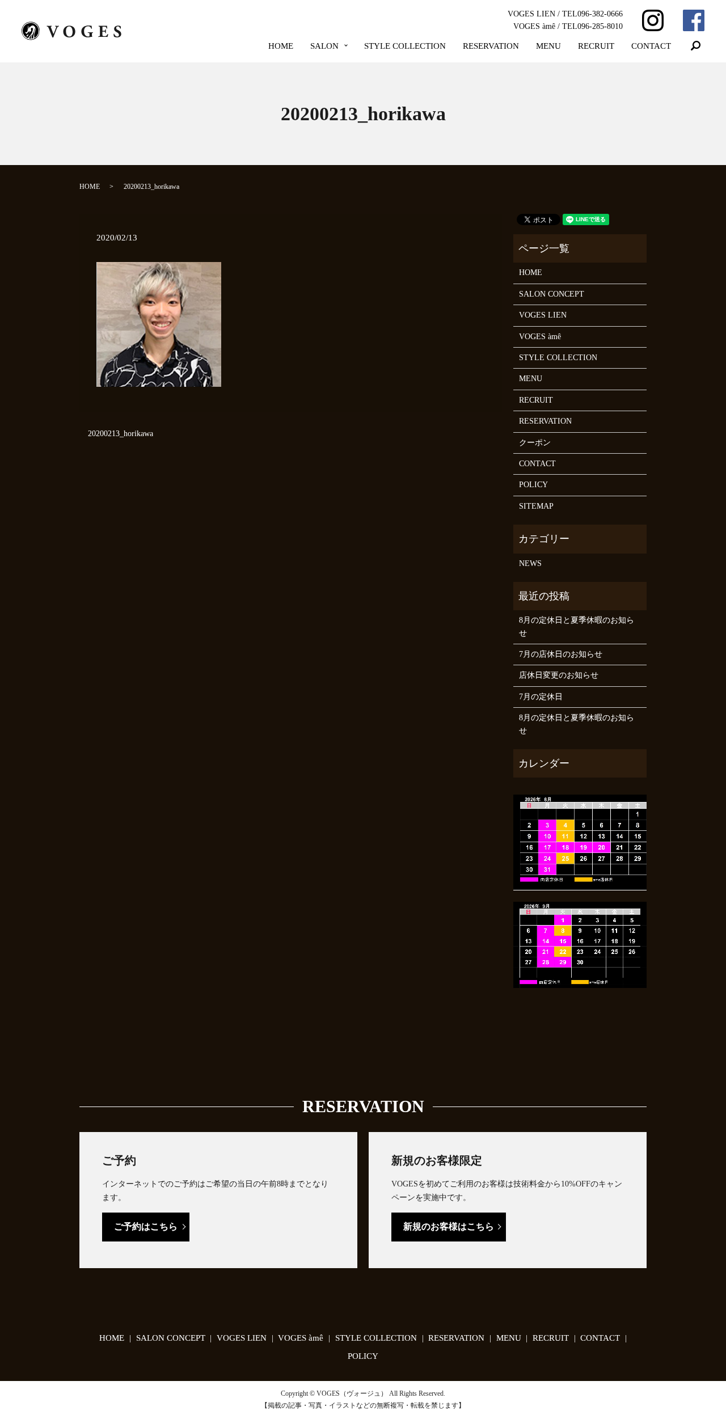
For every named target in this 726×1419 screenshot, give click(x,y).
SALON (324, 45)
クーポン (535, 442)
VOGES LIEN (543, 315)
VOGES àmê (540, 336)
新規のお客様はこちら (448, 1226)
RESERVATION (491, 45)
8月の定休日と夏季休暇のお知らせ (576, 626)
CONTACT (651, 45)
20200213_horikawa (120, 433)
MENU (548, 45)
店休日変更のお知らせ (558, 675)
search (695, 45)
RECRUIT (596, 45)
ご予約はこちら (146, 1226)
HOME (280, 45)
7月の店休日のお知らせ (560, 654)
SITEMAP (536, 506)
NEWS (530, 563)
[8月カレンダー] (580, 842)
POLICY (533, 484)
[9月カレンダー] (580, 944)
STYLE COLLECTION (405, 45)
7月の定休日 (541, 696)
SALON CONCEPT (551, 294)
